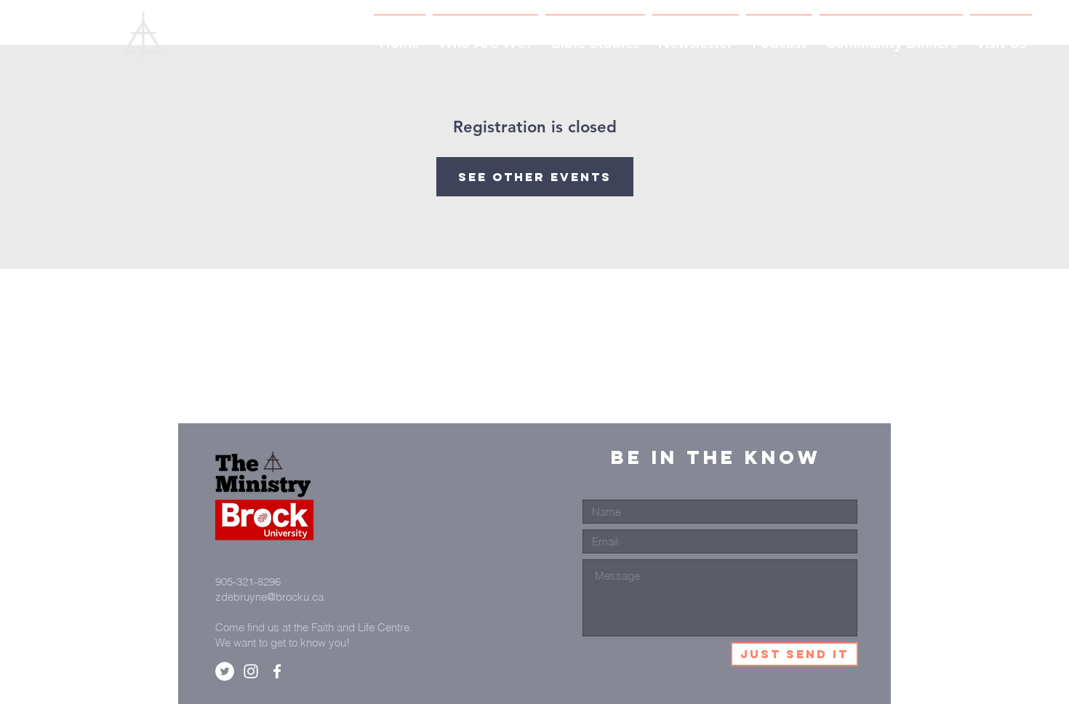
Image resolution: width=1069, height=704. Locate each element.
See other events (535, 176)
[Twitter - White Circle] (224, 671)
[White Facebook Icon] (277, 671)
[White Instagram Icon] (250, 671)
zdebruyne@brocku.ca (269, 597)
